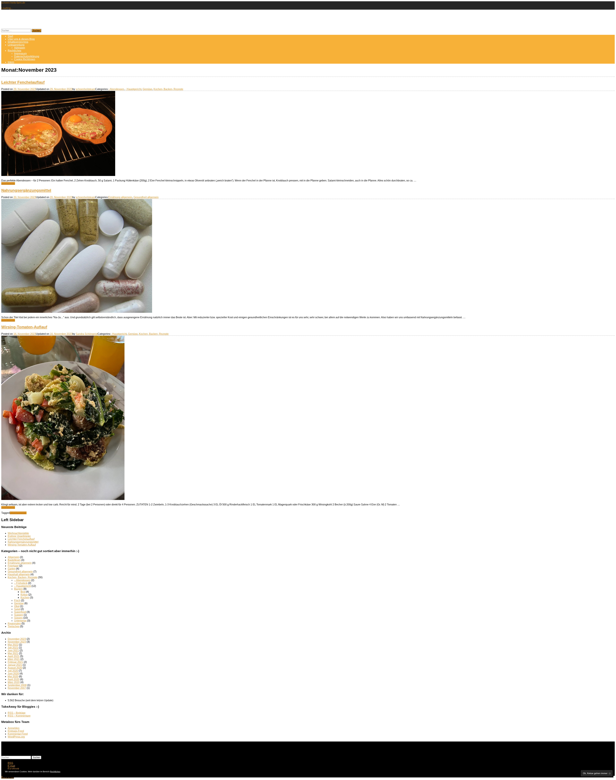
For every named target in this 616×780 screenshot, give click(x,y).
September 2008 (17, 685)
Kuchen (25, 597)
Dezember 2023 (17, 639)
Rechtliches (14, 50)
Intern (11, 62)
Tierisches (13, 626)
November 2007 (17, 688)
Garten (11, 568)
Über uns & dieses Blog (21, 39)
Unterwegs (20, 620)
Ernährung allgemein (120, 197)
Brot (23, 591)
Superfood (20, 612)
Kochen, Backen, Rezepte (168, 89)
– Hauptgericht (22, 586)
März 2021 (14, 659)
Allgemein (13, 557)
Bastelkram (14, 560)
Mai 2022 (13, 644)
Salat (17, 609)
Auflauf (14, 512)
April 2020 (13, 679)
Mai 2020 (13, 676)
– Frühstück (20, 583)
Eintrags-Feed (16, 731)
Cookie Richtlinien (24, 59)
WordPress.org (16, 736)
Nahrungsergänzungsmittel (26, 190)
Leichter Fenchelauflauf (23, 82)
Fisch (17, 600)
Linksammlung (16, 44)
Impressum (20, 53)
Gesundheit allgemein (145, 197)
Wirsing (22, 512)
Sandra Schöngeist (87, 333)
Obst (16, 606)
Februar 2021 (15, 662)
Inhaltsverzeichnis (18, 42)
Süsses (18, 617)
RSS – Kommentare (19, 715)
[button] (58, 133)
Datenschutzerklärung (26, 56)
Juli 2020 (13, 670)
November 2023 (17, 641)
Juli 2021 (13, 647)
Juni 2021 (13, 650)
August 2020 (15, 667)
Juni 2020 (13, 673)
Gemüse (147, 89)
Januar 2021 (15, 665)
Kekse (24, 594)
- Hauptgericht (133, 89)
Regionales (14, 623)
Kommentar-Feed (18, 734)
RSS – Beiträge (17, 713)
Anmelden (13, 728)
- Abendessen (116, 89)
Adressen (19, 47)
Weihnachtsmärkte (18, 533)
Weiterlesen (8, 183)
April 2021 (13, 656)
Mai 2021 (13, 653)
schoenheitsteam (85, 89)
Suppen (18, 615)
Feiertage (13, 565)
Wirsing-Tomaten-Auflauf (24, 327)
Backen (18, 589)
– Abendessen (22, 580)
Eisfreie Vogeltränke (19, 536)
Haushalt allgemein (19, 574)
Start (10, 36)
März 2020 (14, 682)
